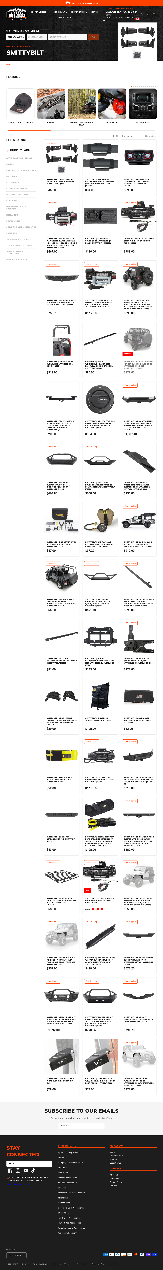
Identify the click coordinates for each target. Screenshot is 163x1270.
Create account (116, 1156)
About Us (114, 1175)
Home (8, 64)
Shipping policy (98, 1264)
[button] (40, 12)
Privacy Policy (116, 1182)
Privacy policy (69, 1264)
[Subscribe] (101, 1126)
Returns (113, 1186)
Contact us (114, 1179)
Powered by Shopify (40, 1264)
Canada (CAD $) (15, 1255)
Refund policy (56, 1264)
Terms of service (83, 1264)
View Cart (114, 1159)
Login (112, 1152)
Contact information (113, 1264)
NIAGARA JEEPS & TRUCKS (22, 1264)
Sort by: (116, 136)
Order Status (115, 1163)
